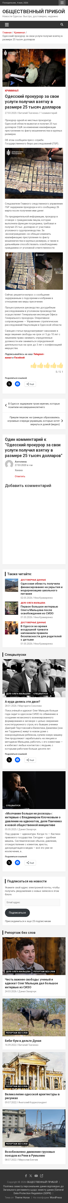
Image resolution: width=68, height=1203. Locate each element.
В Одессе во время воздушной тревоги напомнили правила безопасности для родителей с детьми (41, 633)
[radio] (34, 365)
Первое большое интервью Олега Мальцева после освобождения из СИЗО (39, 610)
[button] (19, 271)
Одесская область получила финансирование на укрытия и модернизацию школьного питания (42, 588)
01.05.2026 (26, 617)
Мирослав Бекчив (28, 1159)
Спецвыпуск (40, 694)
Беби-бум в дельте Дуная (23, 1040)
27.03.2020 (11, 113)
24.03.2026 (11, 991)
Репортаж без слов (20, 933)
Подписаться (17, 912)
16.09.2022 (11, 1045)
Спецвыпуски (15, 655)
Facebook (19, 357)
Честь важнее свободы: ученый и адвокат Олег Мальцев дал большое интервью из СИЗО (31, 983)
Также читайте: (19, 574)
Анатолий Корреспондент (32, 1102)
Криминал (11, 90)
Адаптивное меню (62, 3)
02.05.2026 (26, 597)
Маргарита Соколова (30, 705)
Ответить (20, 476)
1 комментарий (48, 113)
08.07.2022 (11, 1159)
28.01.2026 (11, 705)
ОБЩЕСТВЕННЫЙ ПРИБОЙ (33, 11)
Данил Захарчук (27, 829)
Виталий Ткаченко (28, 113)
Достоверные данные (33, 580)
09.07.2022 (11, 1102)
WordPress (56, 1197)
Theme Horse (22, 1197)
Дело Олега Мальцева (33, 603)
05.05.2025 (11, 829)
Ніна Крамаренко (43, 597)
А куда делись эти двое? (22, 701)
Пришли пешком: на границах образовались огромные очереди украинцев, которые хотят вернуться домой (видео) (33, 421)
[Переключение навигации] (6, 24)
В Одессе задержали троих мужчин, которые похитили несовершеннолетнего (34, 405)
